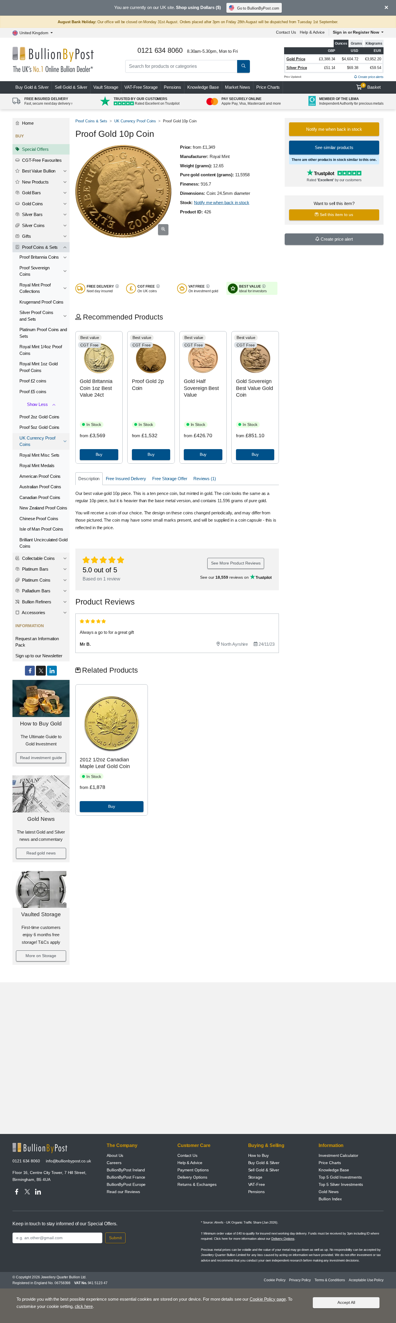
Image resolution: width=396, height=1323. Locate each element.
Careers (114, 1162)
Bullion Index (330, 1199)
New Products (35, 181)
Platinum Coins (35, 580)
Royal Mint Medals (37, 465)
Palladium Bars (35, 590)
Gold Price (295, 59)
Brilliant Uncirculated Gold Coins (43, 543)
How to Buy (258, 1155)
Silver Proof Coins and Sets (36, 316)
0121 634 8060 (26, 1161)
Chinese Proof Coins (38, 518)
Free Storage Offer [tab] (169, 478)
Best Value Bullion (38, 170)
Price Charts (268, 87)
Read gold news (41, 853)
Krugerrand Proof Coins (41, 302)
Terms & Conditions (330, 1280)
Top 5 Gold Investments (340, 1177)
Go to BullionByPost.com (258, 8)
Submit (115, 1237)
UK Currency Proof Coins (37, 441)
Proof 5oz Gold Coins (39, 427)
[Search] (243, 66)
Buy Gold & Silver (264, 1162)
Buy (32, 87)
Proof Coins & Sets (39, 247)
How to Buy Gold (41, 724)
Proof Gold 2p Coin (148, 384)
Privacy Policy (300, 1280)
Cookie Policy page (268, 1299)
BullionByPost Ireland (126, 1170)
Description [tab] (88, 478)
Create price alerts (370, 77)
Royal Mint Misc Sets (39, 455)
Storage (255, 1177)
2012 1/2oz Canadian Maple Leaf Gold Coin (105, 763)
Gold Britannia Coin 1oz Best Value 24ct (96, 388)
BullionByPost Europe (126, 1184)
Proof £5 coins (32, 391)
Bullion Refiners (36, 601)
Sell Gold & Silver (263, 1170)
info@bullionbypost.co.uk (68, 1161)
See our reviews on (225, 577)
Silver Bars (32, 214)
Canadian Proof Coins (39, 497)
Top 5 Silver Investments (341, 1184)
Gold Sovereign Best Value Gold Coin (254, 388)
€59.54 (375, 68)
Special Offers (35, 149)
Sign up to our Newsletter (38, 655)
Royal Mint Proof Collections (35, 288)
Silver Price (296, 68)
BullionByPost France (126, 1177)
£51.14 (329, 68)
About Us (115, 1155)
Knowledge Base (203, 87)
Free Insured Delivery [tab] (126, 478)
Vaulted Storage (41, 914)
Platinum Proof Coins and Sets (43, 333)
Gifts (26, 236)
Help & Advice (312, 32)
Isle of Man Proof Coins (41, 529)
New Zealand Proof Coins (43, 507)
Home (27, 123)
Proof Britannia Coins (39, 257)
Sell (71, 87)
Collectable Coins (38, 558)
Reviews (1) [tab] (204, 478)
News (237, 87)
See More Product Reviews (235, 563)
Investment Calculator (338, 1155)
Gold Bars (31, 192)
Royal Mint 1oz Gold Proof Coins (38, 367)
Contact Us (286, 32)
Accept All (346, 1302)
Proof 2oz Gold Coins (39, 416)
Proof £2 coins (32, 380)
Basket (372, 87)
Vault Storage (105, 87)
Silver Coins (33, 225)
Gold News (41, 819)
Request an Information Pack (37, 642)
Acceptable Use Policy (366, 1280)
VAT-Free (141, 87)
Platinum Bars (34, 569)
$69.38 (352, 68)
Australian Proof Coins (40, 486)
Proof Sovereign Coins (34, 271)
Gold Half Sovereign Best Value (201, 388)
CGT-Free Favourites (41, 160)
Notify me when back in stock (221, 202)
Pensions (172, 87)
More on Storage (41, 955)
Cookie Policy (274, 1280)
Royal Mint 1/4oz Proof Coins (40, 350)
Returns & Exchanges (197, 1184)
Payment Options (193, 1170)
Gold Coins (32, 203)
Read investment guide (41, 757)
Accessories (33, 612)
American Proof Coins (40, 476)
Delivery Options (192, 1177)
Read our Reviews (123, 1191)
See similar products (334, 147)
